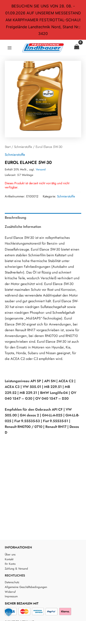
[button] (8, 612)
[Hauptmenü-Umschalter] (9, 48)
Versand (41, 169)
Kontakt (9, 559)
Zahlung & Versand (16, 568)
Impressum (11, 596)
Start (8, 147)
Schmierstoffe (23, 147)
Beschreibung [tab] (15, 217)
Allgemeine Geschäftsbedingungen (26, 587)
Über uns (10, 554)
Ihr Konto (10, 564)
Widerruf (10, 592)
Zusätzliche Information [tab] (23, 226)
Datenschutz (12, 582)
